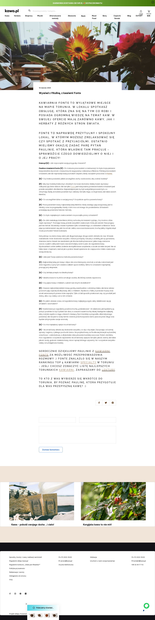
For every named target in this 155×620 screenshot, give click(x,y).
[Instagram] (15, 593)
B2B (148, 16)
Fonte (109, 173)
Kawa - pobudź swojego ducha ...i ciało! (32, 524)
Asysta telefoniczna (66, 565)
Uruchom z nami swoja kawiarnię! (102, 561)
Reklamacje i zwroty (16, 572)
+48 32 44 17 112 (137, 565)
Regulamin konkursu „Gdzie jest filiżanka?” (24, 565)
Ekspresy (29, 16)
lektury (108, 369)
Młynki (40, 16)
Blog (129, 16)
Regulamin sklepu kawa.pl (18, 561)
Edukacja (93, 557)
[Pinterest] (20, 593)
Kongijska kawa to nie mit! (97, 524)
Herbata (17, 16)
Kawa (7, 16)
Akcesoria (72, 16)
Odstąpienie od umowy (17, 576)
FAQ (10, 580)
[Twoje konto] (141, 11)
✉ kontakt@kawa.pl (139, 561)
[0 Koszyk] (149, 11)
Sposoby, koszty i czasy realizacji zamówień (25, 557)
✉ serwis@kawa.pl (65, 561)
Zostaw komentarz (50, 450)
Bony (105, 16)
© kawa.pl (12, 610)
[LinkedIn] (25, 593)
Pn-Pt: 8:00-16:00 (65, 557)
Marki (83, 16)
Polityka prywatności (17, 568)
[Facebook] (10, 593)
